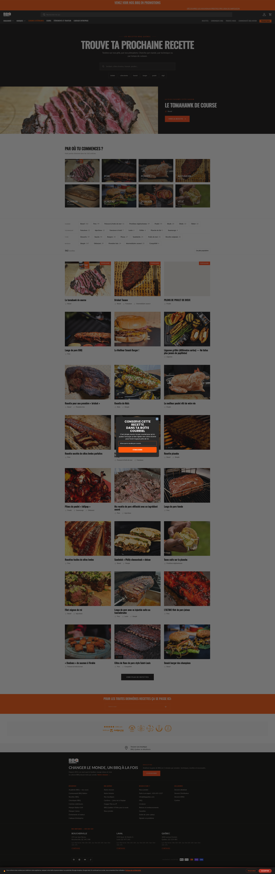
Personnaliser (252, 871)
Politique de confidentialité (133, 870)
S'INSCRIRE (137, 450)
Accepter (265, 871)
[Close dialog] (157, 419)
